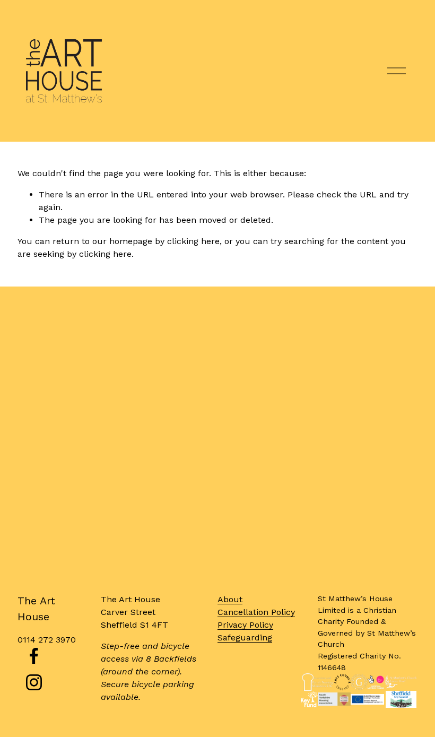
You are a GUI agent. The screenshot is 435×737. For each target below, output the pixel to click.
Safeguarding (245, 637)
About (230, 599)
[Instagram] (33, 682)
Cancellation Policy (256, 612)
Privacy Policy (245, 625)
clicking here (193, 241)
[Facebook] (33, 655)
